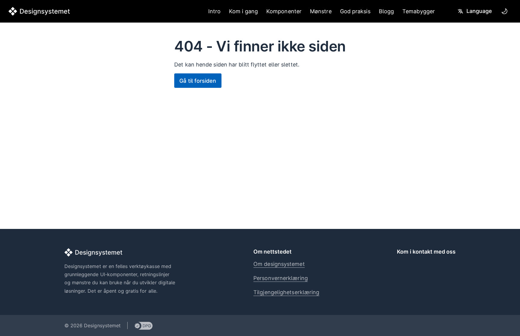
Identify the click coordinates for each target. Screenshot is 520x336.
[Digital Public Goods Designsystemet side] (140, 325)
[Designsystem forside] (39, 11)
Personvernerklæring (280, 278)
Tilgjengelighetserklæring (286, 292)
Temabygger (418, 11)
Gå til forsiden (197, 81)
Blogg (386, 11)
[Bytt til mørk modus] (504, 11)
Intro (214, 11)
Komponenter (284, 11)
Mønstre (321, 11)
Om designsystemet (279, 264)
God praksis (355, 11)
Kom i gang (243, 11)
